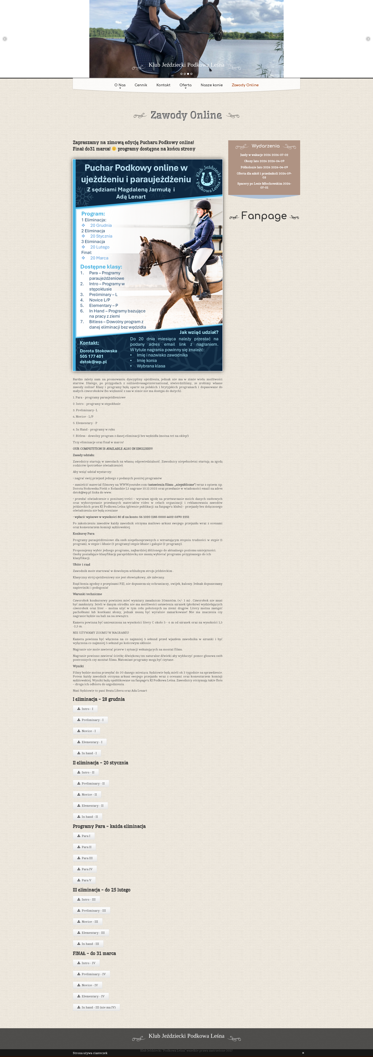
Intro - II (88, 772)
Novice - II (89, 794)
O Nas (119, 85)
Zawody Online (245, 85)
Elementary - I (92, 742)
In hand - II (90, 817)
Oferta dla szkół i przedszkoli (257, 173)
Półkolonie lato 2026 (255, 167)
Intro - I (87, 709)
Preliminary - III (94, 910)
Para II (87, 847)
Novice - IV (90, 985)
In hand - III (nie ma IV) (99, 1007)
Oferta (186, 85)
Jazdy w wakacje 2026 (255, 155)
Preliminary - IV (94, 974)
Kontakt (163, 85)
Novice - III (90, 921)
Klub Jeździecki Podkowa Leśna (186, 64)
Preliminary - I (93, 720)
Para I (86, 836)
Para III (87, 858)
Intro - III (89, 899)
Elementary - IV (93, 996)
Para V (86, 880)
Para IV (87, 869)
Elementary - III (93, 933)
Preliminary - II (93, 783)
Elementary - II (93, 805)
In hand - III (90, 944)
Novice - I (89, 731)
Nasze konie (212, 85)
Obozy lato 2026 (255, 161)
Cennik (141, 85)
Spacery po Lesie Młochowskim (259, 183)
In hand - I (89, 753)
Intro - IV (88, 963)
